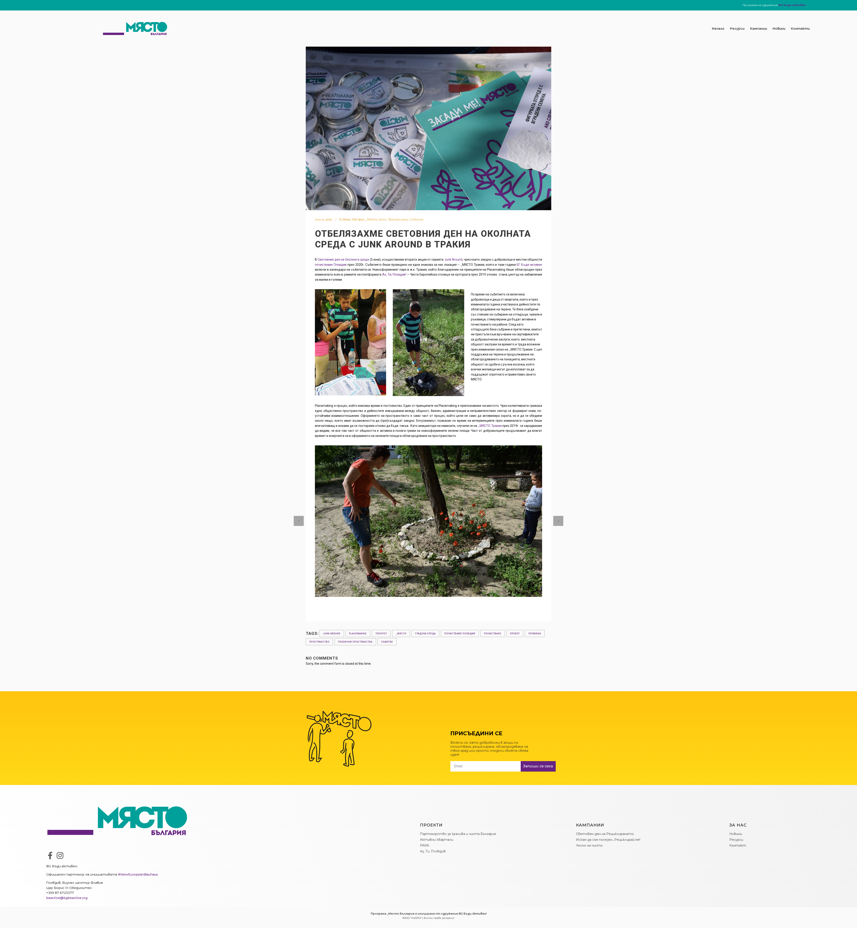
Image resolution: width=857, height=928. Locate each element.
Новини (779, 29)
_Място (371, 219)
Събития (416, 219)
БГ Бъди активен (529, 264)
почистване (492, 633)
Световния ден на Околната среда (343, 259)
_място (401, 633)
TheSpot (381, 633)
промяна (534, 633)
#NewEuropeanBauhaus (138, 874)
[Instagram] (60, 855)
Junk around (331, 633)
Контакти (800, 29)
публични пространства (355, 642)
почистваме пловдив (459, 633)
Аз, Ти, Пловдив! (394, 274)
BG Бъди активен (792, 5)
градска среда (425, 633)
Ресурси (737, 29)
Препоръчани (398, 219)
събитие (387, 642)
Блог (382, 219)
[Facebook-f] (50, 855)
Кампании (758, 29)
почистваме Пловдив (331, 264)
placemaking (358, 633)
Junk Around (453, 259)
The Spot (358, 219)
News (346, 219)
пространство (319, 642)
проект (515, 633)
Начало (718, 29)
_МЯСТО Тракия (489, 426)
